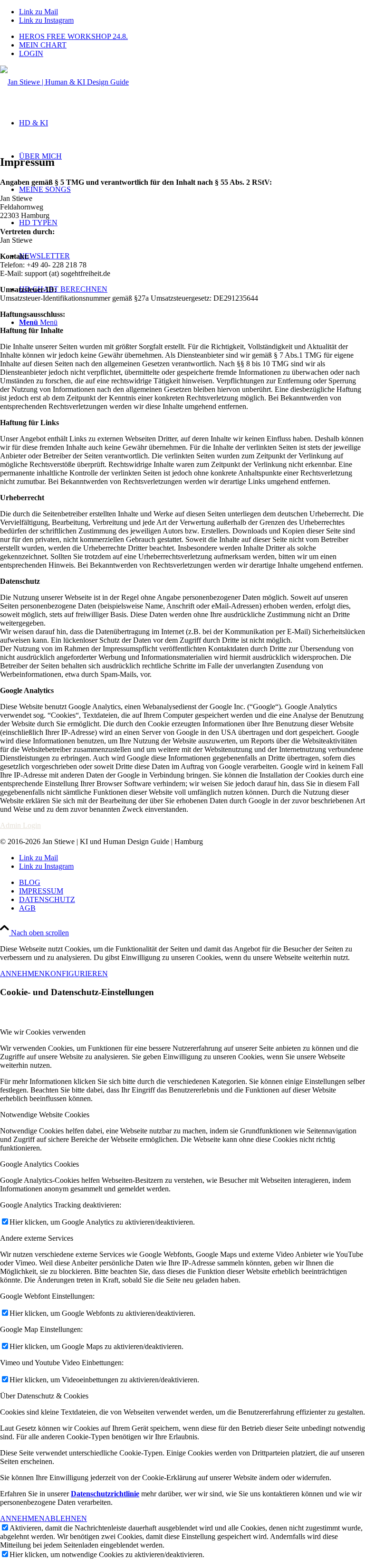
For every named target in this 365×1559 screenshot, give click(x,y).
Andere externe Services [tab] (36, 1238)
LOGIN (31, 53)
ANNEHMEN (22, 974)
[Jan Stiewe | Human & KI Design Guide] (64, 82)
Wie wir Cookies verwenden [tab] (43, 1032)
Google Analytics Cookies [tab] (39, 1164)
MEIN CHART (43, 45)
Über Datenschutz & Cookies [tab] (44, 1396)
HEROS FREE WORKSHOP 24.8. (73, 36)
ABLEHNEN (66, 1518)
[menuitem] (192, 36)
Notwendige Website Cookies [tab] (44, 1115)
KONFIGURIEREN (76, 974)
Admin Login (20, 825)
